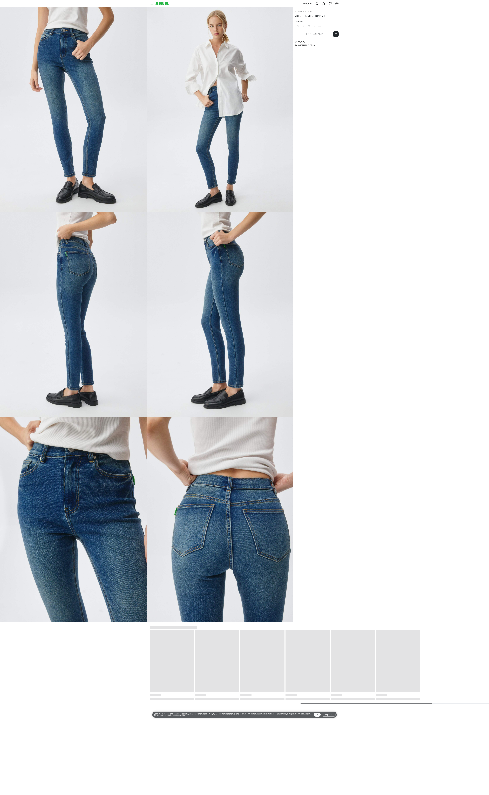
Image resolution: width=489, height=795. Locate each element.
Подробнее (329, 715)
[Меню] (152, 3)
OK (317, 715)
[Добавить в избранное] (336, 34)
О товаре (300, 41)
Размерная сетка (305, 45)
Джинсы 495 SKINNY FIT (311, 16)
